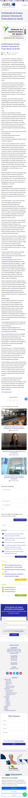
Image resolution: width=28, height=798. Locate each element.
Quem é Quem (9, 682)
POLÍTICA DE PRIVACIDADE (10, 710)
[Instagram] (10, 673)
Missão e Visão (9, 683)
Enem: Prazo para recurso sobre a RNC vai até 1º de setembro (14, 452)
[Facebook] (7, 673)
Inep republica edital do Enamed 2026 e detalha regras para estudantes (13, 534)
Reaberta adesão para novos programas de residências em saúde (15, 539)
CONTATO (6, 709)
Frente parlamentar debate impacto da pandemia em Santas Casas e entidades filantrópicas (14, 477)
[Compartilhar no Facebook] (10, 400)
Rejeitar (14, 795)
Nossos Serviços (9, 691)
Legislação (8, 703)
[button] (25, 794)
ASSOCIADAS (7, 688)
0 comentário (13, 54)
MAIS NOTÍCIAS (21, 556)
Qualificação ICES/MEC (10, 694)
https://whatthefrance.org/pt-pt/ (14, 290)
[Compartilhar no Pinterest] (14, 400)
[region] (14, 787)
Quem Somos (8, 680)
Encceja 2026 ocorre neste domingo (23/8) (14, 542)
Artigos (7, 699)
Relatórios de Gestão (10, 687)
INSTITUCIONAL (7, 679)
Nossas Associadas (9, 690)
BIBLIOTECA (6, 697)
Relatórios (8, 702)
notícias (5, 54)
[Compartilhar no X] (7, 400)
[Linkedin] (17, 673)
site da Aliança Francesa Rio (9, 331)
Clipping (7, 698)
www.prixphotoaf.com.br (11, 259)
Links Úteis (8, 705)
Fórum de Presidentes (10, 686)
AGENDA (6, 707)
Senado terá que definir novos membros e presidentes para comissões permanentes (14, 427)
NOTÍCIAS (6, 706)
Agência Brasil (8, 392)
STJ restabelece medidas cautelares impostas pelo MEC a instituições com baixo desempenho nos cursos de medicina (15, 547)
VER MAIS (20, 579)
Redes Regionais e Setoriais (11, 692)
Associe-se (8, 695)
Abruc (4, 53)
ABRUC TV (8, 701)
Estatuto (7, 684)
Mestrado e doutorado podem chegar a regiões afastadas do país (14, 552)
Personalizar (14, 791)
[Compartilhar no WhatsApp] (20, 400)
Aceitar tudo (14, 788)
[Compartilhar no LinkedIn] (17, 400)
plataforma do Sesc (13, 196)
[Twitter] (14, 673)
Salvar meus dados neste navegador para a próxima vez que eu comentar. (11, 515)
